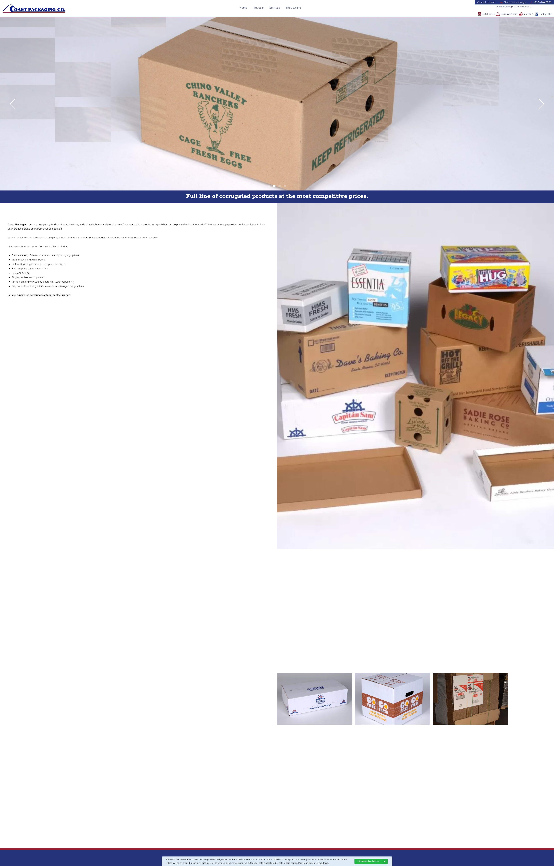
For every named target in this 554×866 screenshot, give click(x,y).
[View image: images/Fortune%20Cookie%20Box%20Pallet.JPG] (470, 699)
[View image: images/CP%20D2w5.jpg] (314, 699)
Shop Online (293, 8)
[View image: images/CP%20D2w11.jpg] (392, 699)
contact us (59, 295)
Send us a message (515, 2)
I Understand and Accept (368, 861)
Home (243, 8)
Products (258, 8)
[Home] (34, 8)
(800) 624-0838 (542, 2)
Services (274, 8)
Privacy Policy (322, 863)
